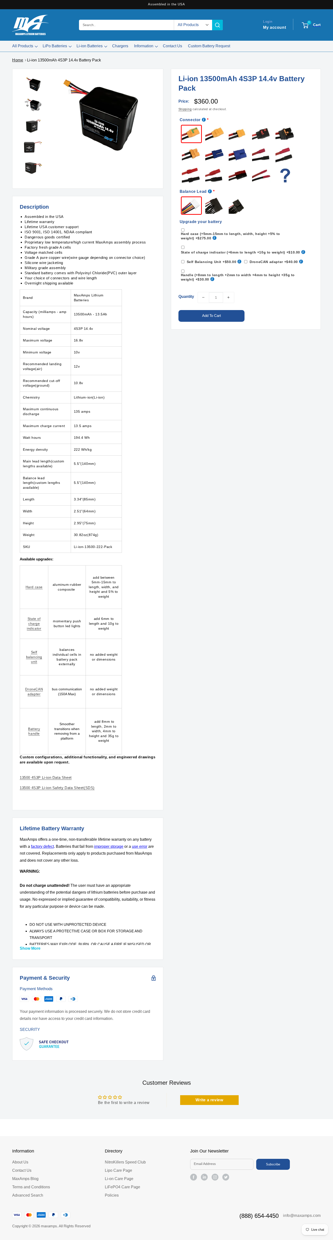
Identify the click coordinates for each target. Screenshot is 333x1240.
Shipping (185, 109)
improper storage (108, 846)
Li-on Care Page (119, 1179)
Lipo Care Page (118, 1170)
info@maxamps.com (302, 1215)
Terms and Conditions (31, 1187)
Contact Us (21, 1170)
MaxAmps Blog (25, 1179)
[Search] (217, 25)
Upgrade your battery (201, 222)
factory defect (42, 846)
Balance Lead (193, 191)
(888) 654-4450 (259, 1215)
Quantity (186, 296)
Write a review (209, 1100)
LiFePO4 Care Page (122, 1187)
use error (139, 846)
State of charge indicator (34, 623)
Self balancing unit (34, 657)
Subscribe (273, 1164)
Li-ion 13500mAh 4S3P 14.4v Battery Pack (64, 60)
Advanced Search (27, 1195)
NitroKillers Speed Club (125, 1162)
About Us (20, 1162)
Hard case (34, 587)
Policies (112, 1195)
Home (17, 60)
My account (274, 27)
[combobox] (126, 25)
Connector (190, 120)
